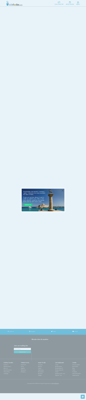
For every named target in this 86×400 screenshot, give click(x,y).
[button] (63, 190)
